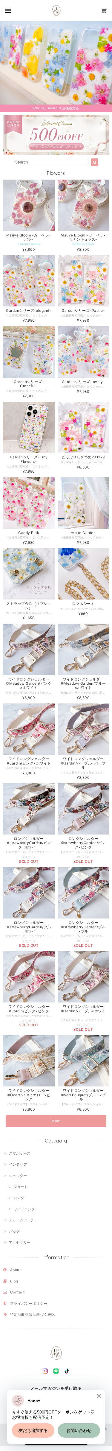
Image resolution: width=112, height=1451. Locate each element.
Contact (17, 1292)
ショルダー (18, 1175)
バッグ (14, 1231)
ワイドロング (24, 1209)
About (15, 1270)
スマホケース (19, 1153)
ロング (18, 1197)
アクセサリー (19, 1242)
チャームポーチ (21, 1220)
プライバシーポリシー (28, 1303)
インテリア (18, 1164)
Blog (14, 1281)
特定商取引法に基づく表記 (32, 1314)
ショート (20, 1186)
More (56, 1121)
